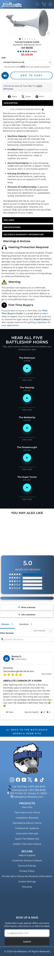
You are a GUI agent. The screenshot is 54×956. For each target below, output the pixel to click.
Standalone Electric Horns (27, 823)
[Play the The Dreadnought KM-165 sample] (27, 458)
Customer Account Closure (27, 860)
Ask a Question (28, 614)
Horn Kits (27, 807)
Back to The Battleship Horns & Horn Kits (29, 732)
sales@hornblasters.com (28, 796)
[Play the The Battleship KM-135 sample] (27, 428)
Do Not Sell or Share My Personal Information (27, 876)
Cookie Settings (27, 881)
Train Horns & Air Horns (27, 812)
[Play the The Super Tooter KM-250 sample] (27, 487)
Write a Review (28, 607)
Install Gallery (41, 319)
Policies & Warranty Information (24, 234)
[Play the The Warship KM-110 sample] (27, 398)
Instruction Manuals (27, 833)
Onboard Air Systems (27, 828)
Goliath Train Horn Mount (27, 844)
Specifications (12, 227)
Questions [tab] (24, 624)
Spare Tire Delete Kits (27, 838)
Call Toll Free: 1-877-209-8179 (28, 786)
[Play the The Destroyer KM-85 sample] (27, 368)
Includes (9, 220)
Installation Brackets (27, 817)
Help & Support (27, 855)
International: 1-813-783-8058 (28, 790)
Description (11, 103)
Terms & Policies (27, 865)
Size (4, 58)
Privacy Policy (27, 871)
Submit (27, 941)
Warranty (27, 886)
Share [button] (11, 712)
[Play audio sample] (5, 75)
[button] (43, 712)
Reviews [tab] (5, 624)
